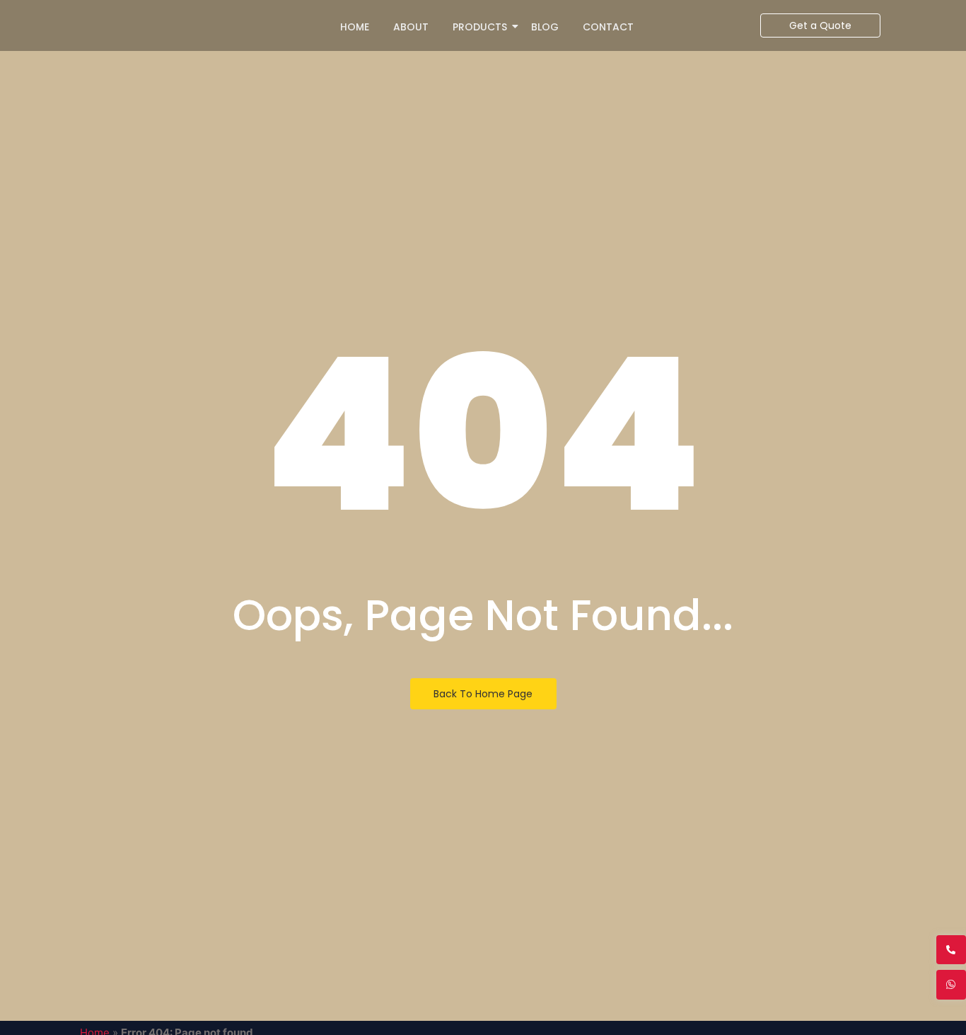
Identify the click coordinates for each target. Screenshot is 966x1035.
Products (480, 27)
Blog (545, 27)
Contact (608, 27)
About (411, 27)
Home (354, 27)
